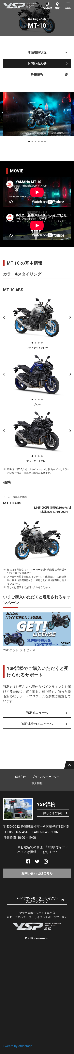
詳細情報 (37, 74)
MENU (68, 8)
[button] (29, 141)
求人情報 (37, 783)
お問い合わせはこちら (37, 873)
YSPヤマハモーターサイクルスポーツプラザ (37, 899)
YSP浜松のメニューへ (37, 724)
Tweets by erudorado (17, 1046)
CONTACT (47, 8)
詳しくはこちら (53, 813)
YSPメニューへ (37, 713)
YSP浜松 (21, 6)
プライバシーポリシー (46, 776)
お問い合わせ (37, 63)
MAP (57, 8)
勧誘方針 (20, 776)
